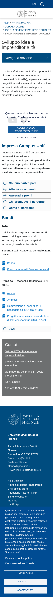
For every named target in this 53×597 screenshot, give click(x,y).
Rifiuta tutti (25, 582)
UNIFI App (14, 504)
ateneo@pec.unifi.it (19, 466)
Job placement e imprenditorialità (28, 30)
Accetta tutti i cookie (26, 137)
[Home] (26, 13)
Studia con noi (21, 23)
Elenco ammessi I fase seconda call (28, 269)
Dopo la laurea (15, 26)
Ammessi (12, 299)
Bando (11, 263)
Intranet (12, 500)
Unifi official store (18, 488)
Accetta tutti (25, 590)
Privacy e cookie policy (18, 558)
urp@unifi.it (23, 458)
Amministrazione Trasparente (25, 484)
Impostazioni (25, 573)
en (34, 4)
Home (5, 23)
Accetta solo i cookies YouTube (26, 129)
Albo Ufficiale (15, 481)
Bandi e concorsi (17, 496)
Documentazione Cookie (19, 563)
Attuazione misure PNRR (22, 492)
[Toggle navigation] (49, 4)
